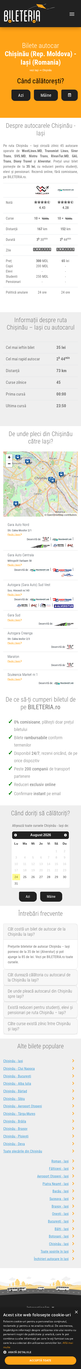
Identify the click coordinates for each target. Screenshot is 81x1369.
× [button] (76, 1312)
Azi (21, 95)
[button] (40, 1352)
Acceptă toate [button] (40, 1360)
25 (25, 877)
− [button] (9, 463)
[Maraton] (53, 481)
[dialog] (40, 1338)
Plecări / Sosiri (14, 534)
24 (16, 877)
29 (56, 877)
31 (16, 883)
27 (41, 877)
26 (33, 877)
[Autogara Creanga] (28, 462)
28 (48, 877)
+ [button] (9, 457)
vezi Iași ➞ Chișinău (41, 70)
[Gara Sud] (17, 504)
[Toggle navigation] (72, 13)
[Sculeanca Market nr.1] (18, 457)
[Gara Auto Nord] (62, 474)
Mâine (46, 95)
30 (64, 877)
